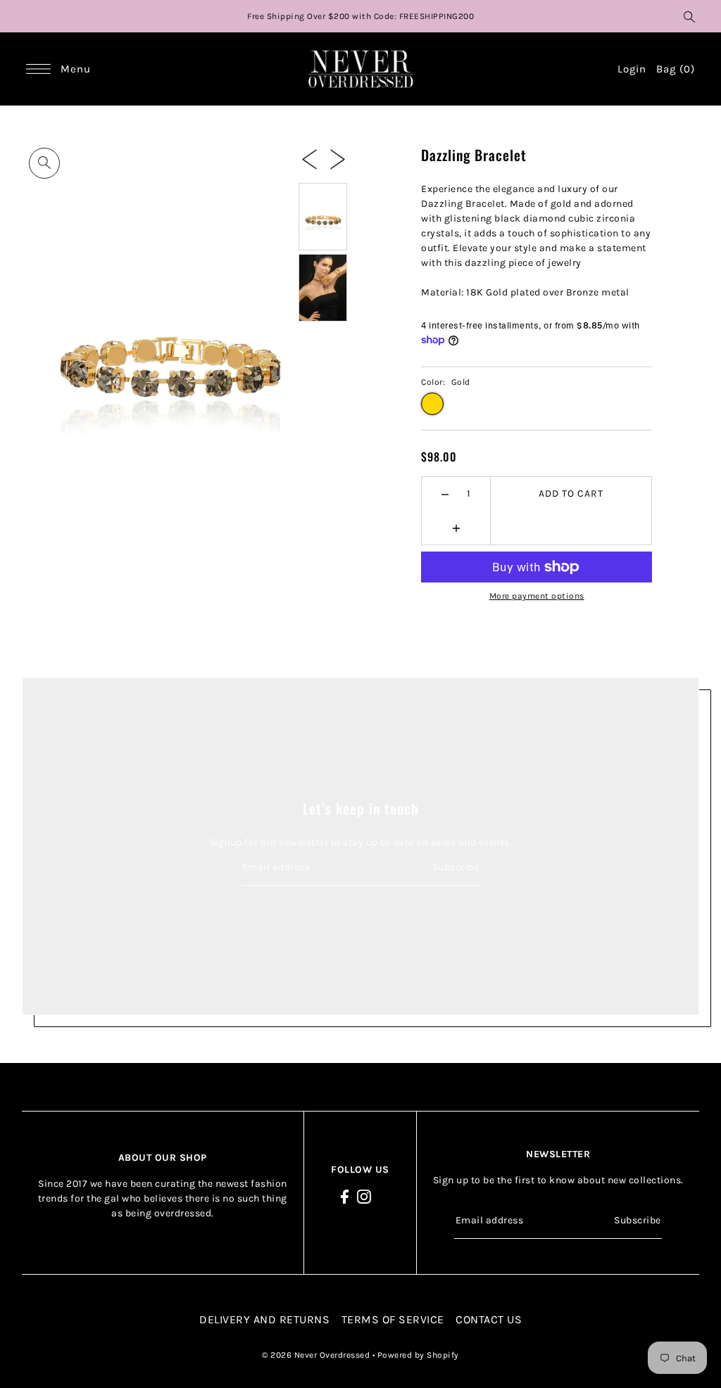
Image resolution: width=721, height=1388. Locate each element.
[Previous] (309, 159)
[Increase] (456, 528)
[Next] (337, 159)
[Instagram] (364, 1196)
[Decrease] (445, 494)
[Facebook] (345, 1196)
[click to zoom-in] (44, 163)
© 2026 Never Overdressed (317, 1355)
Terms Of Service (392, 1319)
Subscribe (455, 867)
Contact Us (489, 1319)
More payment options (536, 596)
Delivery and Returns (264, 1319)
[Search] (689, 16)
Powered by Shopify (418, 1355)
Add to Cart (571, 493)
